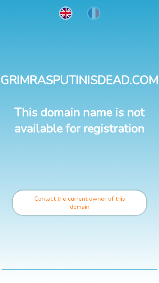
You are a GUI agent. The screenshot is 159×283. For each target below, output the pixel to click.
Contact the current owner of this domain (79, 203)
